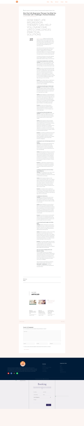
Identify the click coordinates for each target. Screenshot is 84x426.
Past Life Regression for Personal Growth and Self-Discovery (41, 312)
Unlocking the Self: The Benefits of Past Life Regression (51, 312)
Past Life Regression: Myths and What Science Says (32, 312)
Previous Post (21, 321)
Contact (62, 1)
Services (56, 1)
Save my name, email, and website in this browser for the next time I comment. (37, 346)
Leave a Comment (26, 16)
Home (48, 1)
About (66, 1)
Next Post (63, 321)
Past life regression (40, 38)
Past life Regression (33, 16)
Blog (51, 1)
